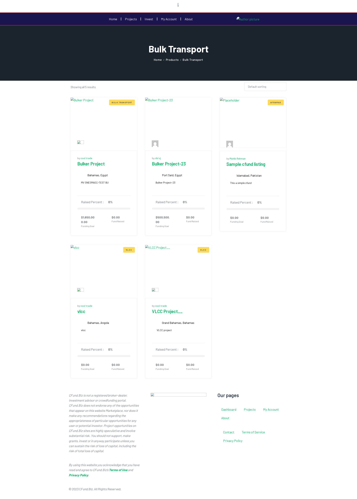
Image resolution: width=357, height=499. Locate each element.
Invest (149, 19)
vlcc (81, 311)
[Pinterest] (214, 491)
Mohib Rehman (238, 158)
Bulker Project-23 (169, 163)
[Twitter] (195, 491)
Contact (228, 432)
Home (113, 19)
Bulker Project (91, 163)
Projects (131, 19)
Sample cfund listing (245, 164)
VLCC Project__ (167, 311)
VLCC (129, 250)
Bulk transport (122, 102)
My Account (169, 19)
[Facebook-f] (185, 491)
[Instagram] (204, 491)
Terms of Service (253, 432)
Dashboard (228, 409)
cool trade (86, 158)
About (189, 19)
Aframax (275, 102)
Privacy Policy (232, 440)
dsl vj (158, 158)
